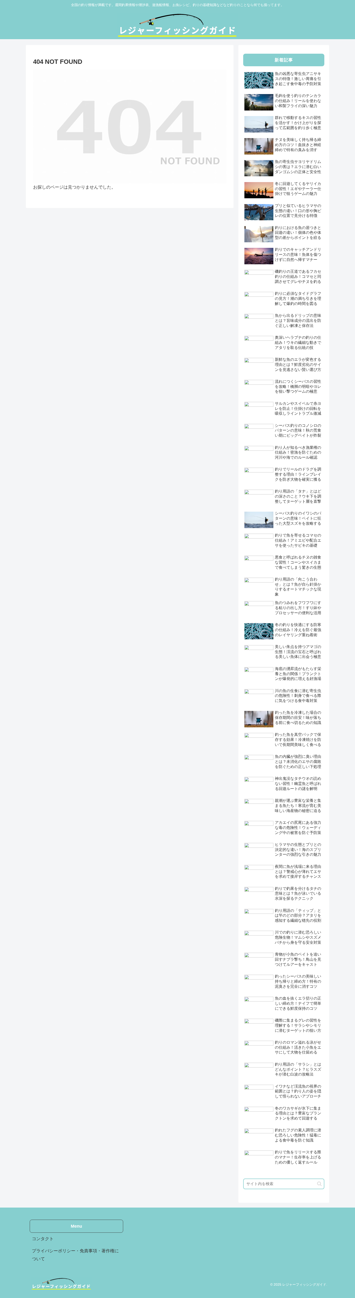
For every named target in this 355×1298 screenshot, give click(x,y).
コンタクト (43, 1238)
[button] (319, 1184)
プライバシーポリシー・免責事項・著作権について (75, 1254)
